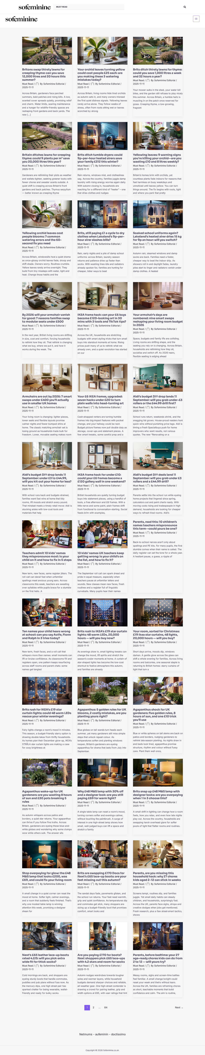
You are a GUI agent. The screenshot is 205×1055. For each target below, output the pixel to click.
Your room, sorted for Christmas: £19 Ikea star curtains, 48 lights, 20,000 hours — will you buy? (156, 635)
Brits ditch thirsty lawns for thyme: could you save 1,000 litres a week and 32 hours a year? (157, 73)
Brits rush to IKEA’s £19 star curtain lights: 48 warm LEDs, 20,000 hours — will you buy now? (102, 635)
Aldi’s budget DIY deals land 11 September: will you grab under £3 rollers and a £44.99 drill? (157, 478)
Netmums (85, 1034)
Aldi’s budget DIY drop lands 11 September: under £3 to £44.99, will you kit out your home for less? (46, 478)
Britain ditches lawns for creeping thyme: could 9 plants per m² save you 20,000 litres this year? (46, 158)
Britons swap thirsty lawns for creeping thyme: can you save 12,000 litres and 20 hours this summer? (44, 75)
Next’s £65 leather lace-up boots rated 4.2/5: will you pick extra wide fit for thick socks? (45, 958)
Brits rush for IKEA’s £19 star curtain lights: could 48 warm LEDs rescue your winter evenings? (46, 713)
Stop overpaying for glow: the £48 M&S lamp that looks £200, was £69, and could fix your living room (47, 876)
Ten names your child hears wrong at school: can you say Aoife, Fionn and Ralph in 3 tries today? (46, 635)
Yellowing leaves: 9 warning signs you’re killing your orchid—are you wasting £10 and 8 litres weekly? (157, 158)
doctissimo (118, 1034)
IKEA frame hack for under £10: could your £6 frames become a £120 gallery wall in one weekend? (102, 478)
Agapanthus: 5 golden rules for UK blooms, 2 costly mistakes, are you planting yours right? (102, 713)
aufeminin (101, 1034)
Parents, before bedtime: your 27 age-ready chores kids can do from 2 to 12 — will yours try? (158, 958)
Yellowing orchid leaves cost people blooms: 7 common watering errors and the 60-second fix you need (42, 238)
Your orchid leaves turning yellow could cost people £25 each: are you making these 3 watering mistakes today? (101, 75)
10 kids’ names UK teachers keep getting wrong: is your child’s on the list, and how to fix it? (101, 556)
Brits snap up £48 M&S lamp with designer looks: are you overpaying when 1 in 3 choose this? (158, 795)
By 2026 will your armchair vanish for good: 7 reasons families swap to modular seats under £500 (46, 318)
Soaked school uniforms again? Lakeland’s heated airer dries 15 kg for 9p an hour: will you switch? (157, 236)
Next (179, 1007)
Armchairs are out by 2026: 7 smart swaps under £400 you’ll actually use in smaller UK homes (47, 400)
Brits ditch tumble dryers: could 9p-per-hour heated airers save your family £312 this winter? (100, 158)
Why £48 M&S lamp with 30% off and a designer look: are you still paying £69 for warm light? (100, 795)
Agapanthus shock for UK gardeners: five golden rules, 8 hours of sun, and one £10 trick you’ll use (154, 715)
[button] (185, 7)
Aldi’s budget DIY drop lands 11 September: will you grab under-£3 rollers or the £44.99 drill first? (157, 400)
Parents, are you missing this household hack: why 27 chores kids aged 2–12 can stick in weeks (157, 876)
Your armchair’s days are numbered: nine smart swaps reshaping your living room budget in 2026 (158, 320)
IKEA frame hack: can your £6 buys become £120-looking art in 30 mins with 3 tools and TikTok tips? (102, 318)
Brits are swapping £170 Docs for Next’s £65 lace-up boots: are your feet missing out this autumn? (102, 876)
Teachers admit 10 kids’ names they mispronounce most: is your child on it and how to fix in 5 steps (47, 556)
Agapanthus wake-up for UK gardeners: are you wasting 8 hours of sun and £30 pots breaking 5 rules (47, 796)
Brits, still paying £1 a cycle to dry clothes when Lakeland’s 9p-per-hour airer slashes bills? (101, 236)
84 (105, 1007)
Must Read (27, 83)
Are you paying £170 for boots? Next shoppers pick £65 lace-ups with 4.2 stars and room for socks (101, 958)
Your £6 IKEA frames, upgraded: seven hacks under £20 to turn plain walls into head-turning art (101, 400)
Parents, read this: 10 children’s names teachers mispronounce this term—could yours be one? (155, 525)
